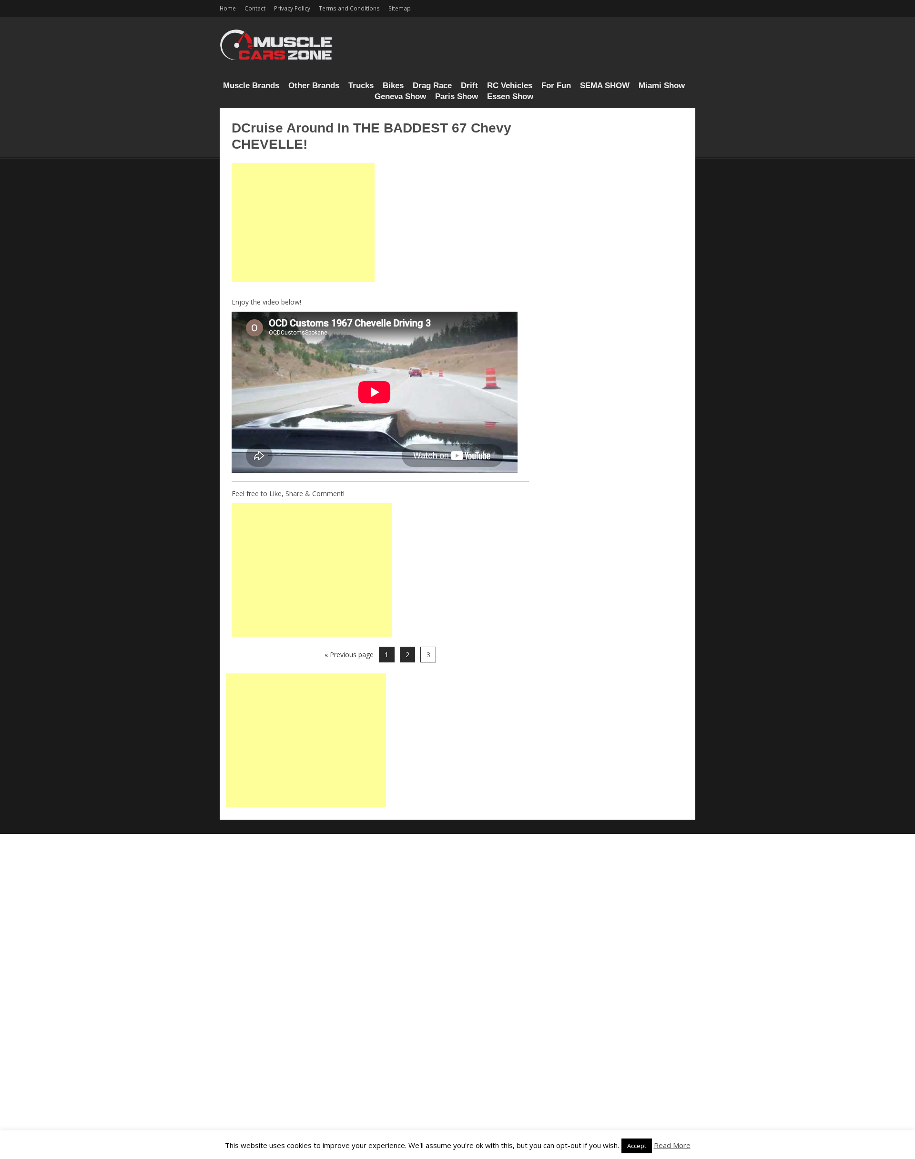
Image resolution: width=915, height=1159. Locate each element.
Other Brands (313, 85)
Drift (469, 85)
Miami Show (662, 85)
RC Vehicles (509, 85)
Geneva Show (400, 96)
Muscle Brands (251, 85)
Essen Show (510, 96)
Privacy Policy (292, 8)
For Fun (556, 85)
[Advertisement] (303, 222)
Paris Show (456, 96)
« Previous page (349, 654)
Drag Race (432, 85)
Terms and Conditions (349, 8)
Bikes (393, 85)
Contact (254, 8)
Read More (672, 1145)
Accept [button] (636, 1145)
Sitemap (399, 8)
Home (228, 8)
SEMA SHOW (605, 85)
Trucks (361, 85)
